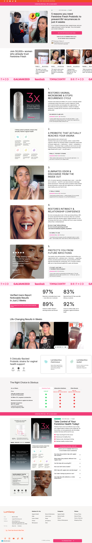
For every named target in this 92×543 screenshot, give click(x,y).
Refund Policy (77, 516)
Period (59, 518)
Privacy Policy (77, 514)
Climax (33, 520)
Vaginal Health (35, 514)
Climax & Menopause (63, 520)
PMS (33, 516)
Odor (46, 522)
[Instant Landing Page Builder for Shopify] (6, 541)
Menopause (35, 522)
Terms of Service (78, 518)
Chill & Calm (48, 516)
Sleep (46, 518)
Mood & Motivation (50, 514)
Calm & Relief (35, 518)
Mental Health (61, 516)
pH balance (48, 520)
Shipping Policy (78, 520)
